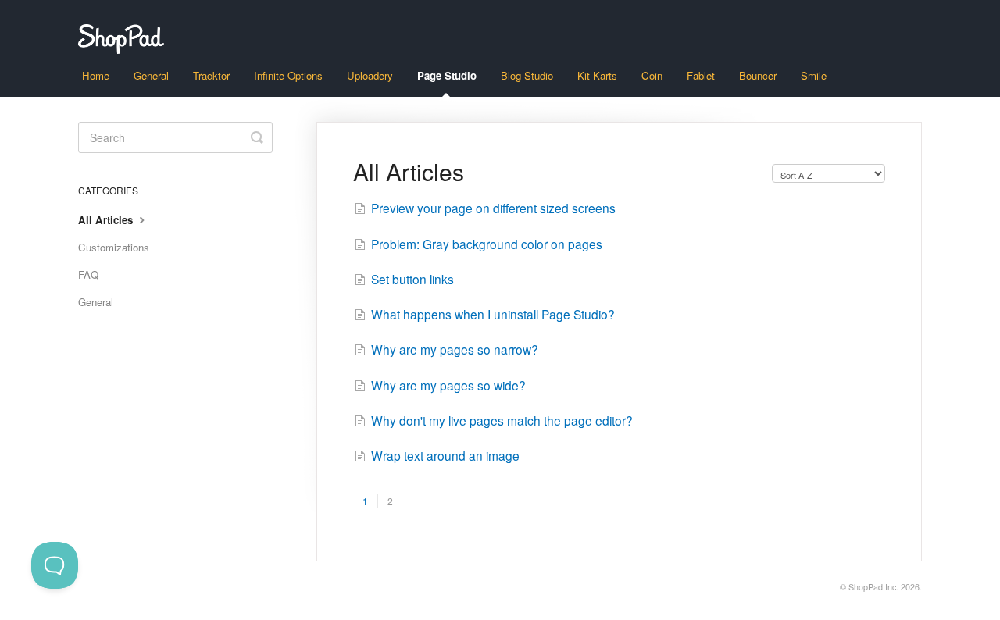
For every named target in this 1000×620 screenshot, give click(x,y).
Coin (651, 75)
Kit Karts (597, 75)
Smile (814, 75)
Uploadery (370, 75)
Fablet (701, 75)
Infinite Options (288, 75)
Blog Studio (527, 75)
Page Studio (447, 75)
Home (95, 75)
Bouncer (758, 75)
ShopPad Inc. (873, 587)
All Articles (107, 219)
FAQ (88, 274)
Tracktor (211, 75)
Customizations (113, 247)
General (151, 75)
